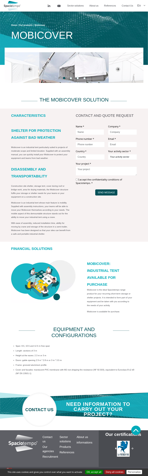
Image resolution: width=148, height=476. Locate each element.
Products (65, 446)
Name (80, 126)
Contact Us (127, 5)
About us (93, 5)
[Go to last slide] (30, 69)
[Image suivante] (133, 449)
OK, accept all (94, 472)
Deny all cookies (114, 472)
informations (84, 442)
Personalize (134, 472)
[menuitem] (50, 5)
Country (81, 151)
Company (114, 126)
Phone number (85, 138)
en (139, 5)
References (110, 5)
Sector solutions (75, 5)
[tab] (64, 78)
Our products (26, 25)
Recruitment (50, 456)
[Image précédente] (113, 449)
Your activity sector (119, 151)
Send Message (106, 192)
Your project (83, 163)
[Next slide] (118, 69)
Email (112, 138)
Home (14, 25)
